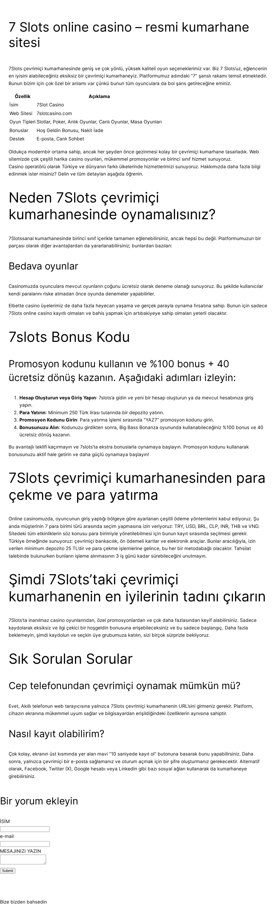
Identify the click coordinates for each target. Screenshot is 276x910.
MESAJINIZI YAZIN (20, 851)
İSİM (5, 821)
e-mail (7, 836)
